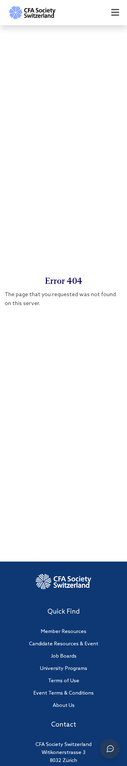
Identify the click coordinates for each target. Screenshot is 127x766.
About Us (64, 705)
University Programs (63, 668)
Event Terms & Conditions (63, 693)
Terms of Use (63, 681)
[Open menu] (115, 13)
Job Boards (63, 656)
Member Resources (63, 632)
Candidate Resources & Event (63, 644)
